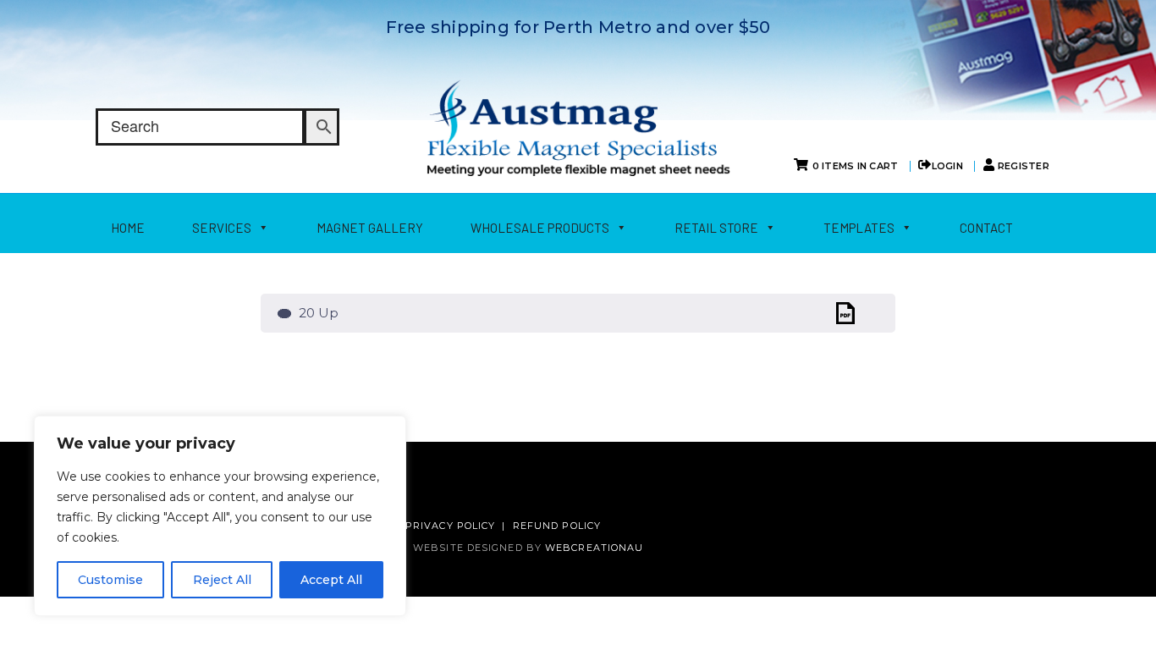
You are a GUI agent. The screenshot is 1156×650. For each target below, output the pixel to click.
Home (128, 227)
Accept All (331, 579)
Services (221, 227)
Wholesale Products (540, 227)
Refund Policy (557, 526)
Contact (986, 227)
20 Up (317, 313)
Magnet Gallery (370, 227)
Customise (110, 579)
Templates (859, 227)
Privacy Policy (450, 526)
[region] (220, 516)
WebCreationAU (594, 548)
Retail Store (716, 227)
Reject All (222, 579)
